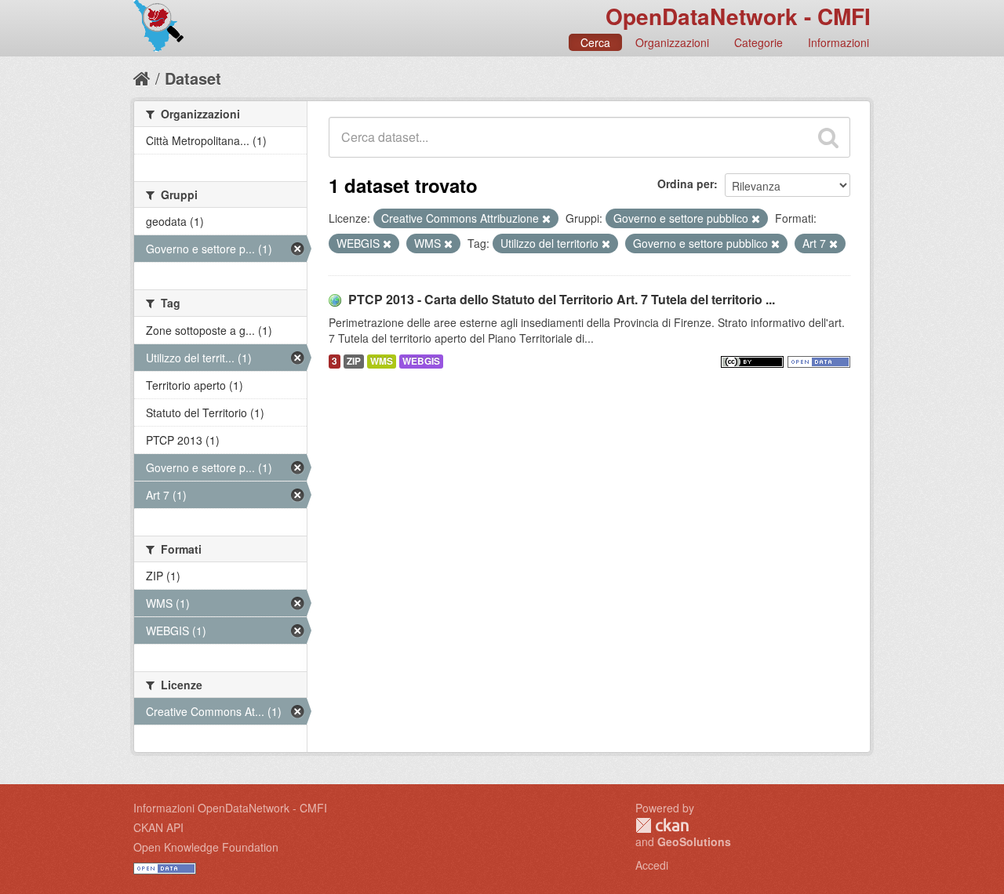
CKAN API (158, 827)
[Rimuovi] (546, 219)
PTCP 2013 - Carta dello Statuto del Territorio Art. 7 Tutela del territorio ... (561, 299)
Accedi (651, 865)
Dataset (193, 78)
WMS (381, 361)
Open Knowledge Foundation (205, 847)
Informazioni (838, 42)
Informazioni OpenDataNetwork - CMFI (230, 808)
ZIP (354, 361)
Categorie (758, 42)
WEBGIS (421, 361)
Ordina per (685, 183)
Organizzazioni (672, 42)
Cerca (595, 42)
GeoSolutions (694, 841)
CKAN (662, 825)
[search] (828, 137)
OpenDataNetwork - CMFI (738, 16)
